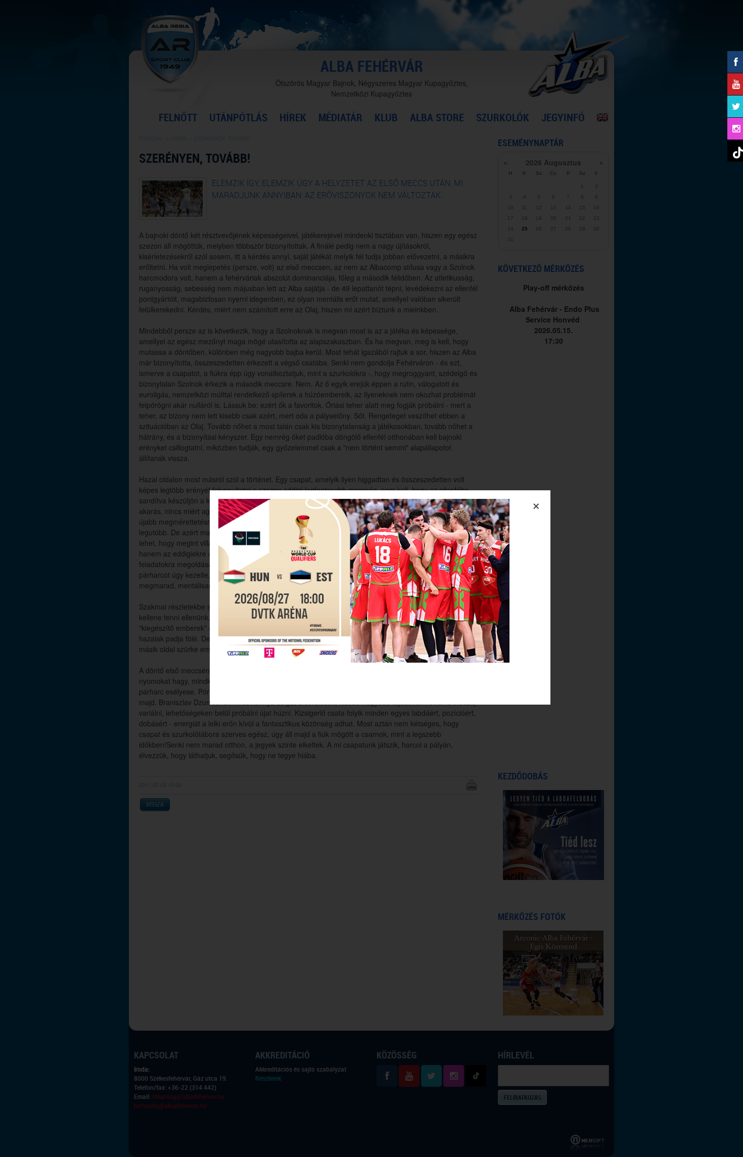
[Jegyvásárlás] (363, 660)
